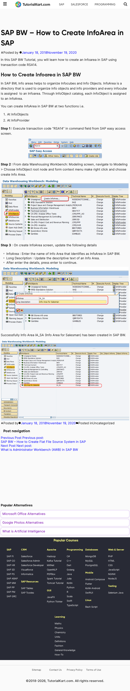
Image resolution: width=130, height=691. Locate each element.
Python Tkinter (54, 601)
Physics (59, 628)
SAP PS (11, 574)
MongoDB (90, 556)
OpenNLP (52, 569)
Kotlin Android (92, 588)
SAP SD (11, 569)
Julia (69, 578)
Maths (58, 623)
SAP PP (11, 587)
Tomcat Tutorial (55, 583)
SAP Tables (27, 588)
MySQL (89, 560)
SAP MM (11, 583)
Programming (105, 4)
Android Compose (95, 579)
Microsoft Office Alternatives (23, 514)
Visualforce (27, 569)
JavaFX (51, 597)
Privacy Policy (74, 669)
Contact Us (55, 669)
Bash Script (91, 606)
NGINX (111, 574)
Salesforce (79, 4)
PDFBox (51, 574)
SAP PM (11, 591)
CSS (110, 565)
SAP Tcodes (27, 592)
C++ (69, 560)
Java (69, 574)
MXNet (50, 565)
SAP (61, 4)
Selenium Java (115, 592)
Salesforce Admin (30, 560)
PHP (110, 556)
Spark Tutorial (54, 578)
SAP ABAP (12, 578)
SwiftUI (89, 592)
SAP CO (11, 560)
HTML (111, 560)
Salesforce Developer (32, 565)
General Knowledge (65, 650)
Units (57, 636)
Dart (69, 565)
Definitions (60, 641)
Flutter (88, 583)
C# (68, 556)
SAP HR (11, 565)
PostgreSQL (91, 565)
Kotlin (69, 583)
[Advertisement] (65, 18)
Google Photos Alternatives (22, 522)
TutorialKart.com (36, 4)
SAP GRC (11, 596)
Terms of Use (93, 669)
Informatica (27, 574)
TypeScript (72, 605)
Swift (69, 600)
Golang (70, 569)
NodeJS (112, 578)
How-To (59, 654)
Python (70, 587)
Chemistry (60, 632)
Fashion (59, 645)
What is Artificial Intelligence (23, 531)
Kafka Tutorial (54, 560)
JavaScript (113, 569)
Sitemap (36, 669)
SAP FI (10, 556)
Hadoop (51, 556)
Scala (69, 596)
